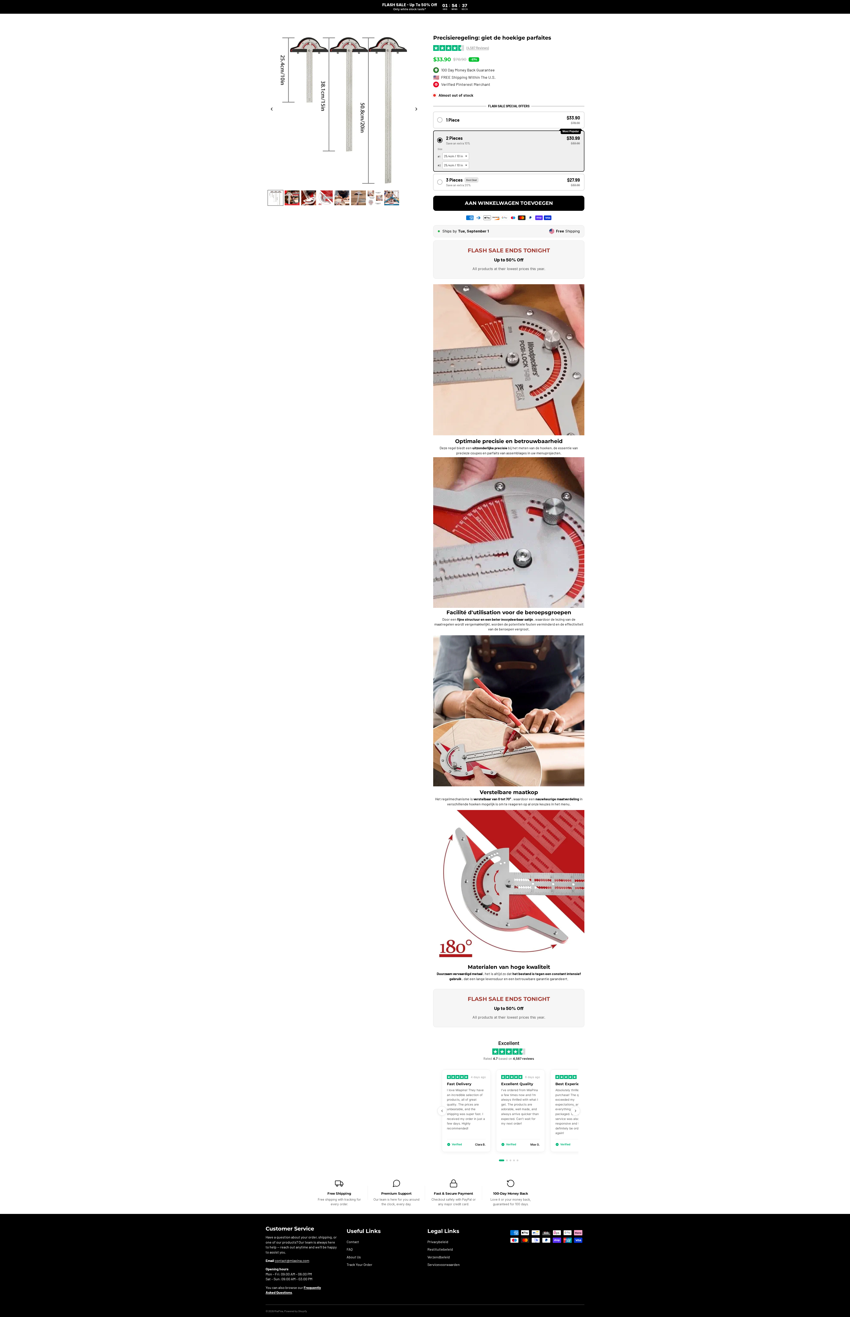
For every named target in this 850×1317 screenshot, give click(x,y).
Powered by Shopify (295, 1311)
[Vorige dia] (270, 109)
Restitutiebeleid (440, 1249)
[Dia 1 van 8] (275, 197)
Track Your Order (359, 1264)
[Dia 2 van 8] (292, 197)
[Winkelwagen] (581, 21)
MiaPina (278, 1311)
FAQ (350, 1249)
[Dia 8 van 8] (391, 197)
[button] (509, 120)
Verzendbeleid (438, 1257)
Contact (353, 1242)
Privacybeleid (437, 1242)
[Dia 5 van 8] (341, 197)
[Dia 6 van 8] (358, 197)
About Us (354, 1257)
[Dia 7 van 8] (375, 197)
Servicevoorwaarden (443, 1264)
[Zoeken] (572, 21)
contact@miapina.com (292, 1260)
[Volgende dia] (417, 109)
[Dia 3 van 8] (308, 197)
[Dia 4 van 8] (325, 197)
